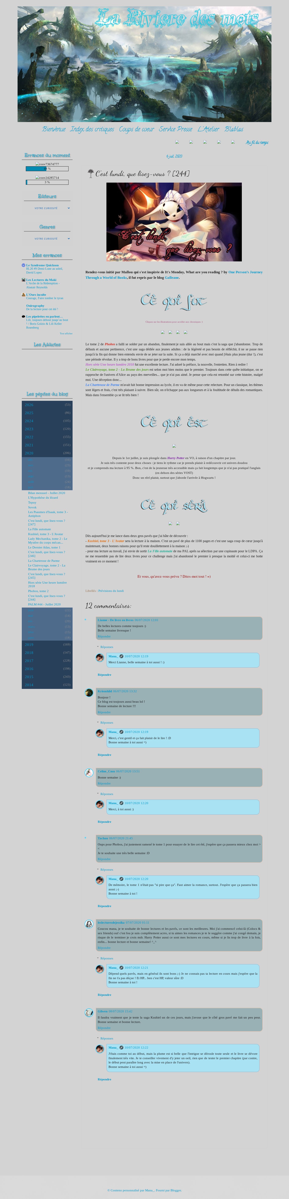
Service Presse (175, 130)
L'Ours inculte (36, 294)
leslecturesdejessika (111, 922)
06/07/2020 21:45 (121, 838)
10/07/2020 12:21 (136, 967)
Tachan (103, 838)
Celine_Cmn (106, 771)
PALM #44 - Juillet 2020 (44, 604)
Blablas (233, 130)
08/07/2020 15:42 (120, 1011)
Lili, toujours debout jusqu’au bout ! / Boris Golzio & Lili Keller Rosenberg (47, 323)
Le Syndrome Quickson (42, 265)
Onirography (35, 305)
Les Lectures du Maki (41, 280)
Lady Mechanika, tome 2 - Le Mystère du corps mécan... (47, 540)
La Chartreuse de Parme (44, 560)
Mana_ (113, 656)
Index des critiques (92, 130)
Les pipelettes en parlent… (44, 316)
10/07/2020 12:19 (136, 656)
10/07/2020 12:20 (136, 803)
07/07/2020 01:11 (137, 922)
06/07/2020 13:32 (125, 691)
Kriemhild (105, 691)
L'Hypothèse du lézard (43, 497)
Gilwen (102, 1011)
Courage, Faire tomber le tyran (44, 298)
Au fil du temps (257, 143)
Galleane (172, 278)
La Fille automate (39, 529)
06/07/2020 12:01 (146, 620)
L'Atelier (208, 130)
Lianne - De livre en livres (115, 620)
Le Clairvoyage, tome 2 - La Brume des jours (46, 567)
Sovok (32, 507)
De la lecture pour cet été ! (42, 309)
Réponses (106, 647)
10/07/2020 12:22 (136, 1047)
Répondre (104, 636)
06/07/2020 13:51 (128, 771)
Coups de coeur (136, 130)
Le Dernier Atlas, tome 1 (44, 547)
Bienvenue (53, 130)
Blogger (176, 1190)
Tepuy (32, 502)
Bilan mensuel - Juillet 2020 (46, 493)
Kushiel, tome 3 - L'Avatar (45, 534)
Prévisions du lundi (111, 591)
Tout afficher (66, 333)
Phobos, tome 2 (38, 591)
